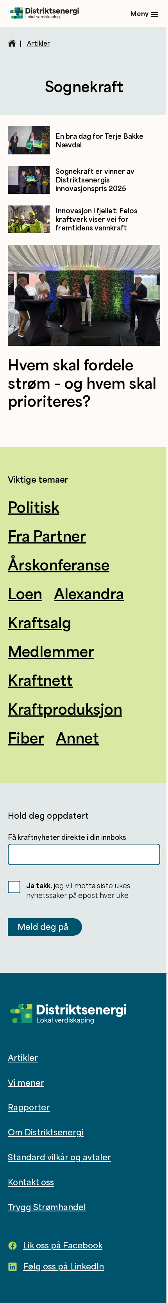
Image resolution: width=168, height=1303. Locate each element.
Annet (77, 737)
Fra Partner (47, 535)
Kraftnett (40, 680)
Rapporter (29, 1107)
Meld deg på (43, 927)
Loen (25, 593)
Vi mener (26, 1082)
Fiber (26, 737)
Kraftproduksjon (65, 708)
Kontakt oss (31, 1182)
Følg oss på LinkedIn (63, 1266)
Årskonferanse (58, 564)
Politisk (33, 506)
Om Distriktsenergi (46, 1132)
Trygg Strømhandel (47, 1207)
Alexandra (89, 593)
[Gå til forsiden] (44, 13)
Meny (139, 13)
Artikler (38, 43)
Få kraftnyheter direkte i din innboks (67, 837)
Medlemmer (51, 651)
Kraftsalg (39, 622)
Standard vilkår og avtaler (59, 1157)
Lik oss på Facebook (62, 1245)
